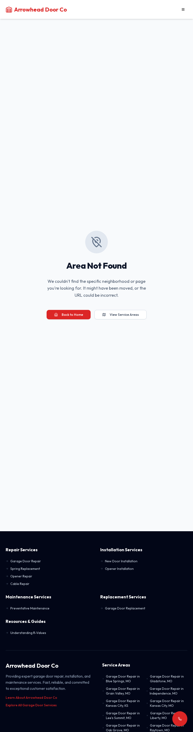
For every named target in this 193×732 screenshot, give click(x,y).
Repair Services (22, 549)
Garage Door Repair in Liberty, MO (167, 715)
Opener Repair (21, 576)
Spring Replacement (25, 569)
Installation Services (121, 549)
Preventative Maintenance (29, 608)
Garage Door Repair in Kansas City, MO (167, 703)
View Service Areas (124, 315)
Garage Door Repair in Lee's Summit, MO (123, 715)
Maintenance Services (28, 597)
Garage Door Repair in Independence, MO (167, 691)
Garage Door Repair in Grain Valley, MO (123, 691)
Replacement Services (123, 597)
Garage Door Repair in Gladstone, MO (167, 678)
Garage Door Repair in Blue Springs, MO (123, 678)
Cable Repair (19, 584)
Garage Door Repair (25, 561)
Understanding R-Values (28, 633)
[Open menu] (183, 9)
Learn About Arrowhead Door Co (31, 697)
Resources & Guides (26, 621)
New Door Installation (121, 561)
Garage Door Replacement (125, 608)
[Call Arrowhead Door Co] (179, 718)
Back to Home (72, 315)
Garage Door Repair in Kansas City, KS (123, 703)
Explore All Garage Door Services (31, 705)
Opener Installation (119, 569)
